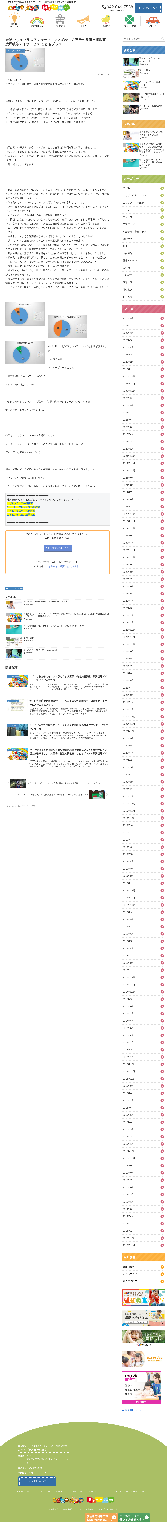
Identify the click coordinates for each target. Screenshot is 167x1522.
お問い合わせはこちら (57, 548)
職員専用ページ (132, 1410)
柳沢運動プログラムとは (26, 1491)
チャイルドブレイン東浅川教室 (23, 507)
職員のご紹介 (78, 1491)
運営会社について (137, 1491)
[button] (162, 38)
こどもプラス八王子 (15, 588)
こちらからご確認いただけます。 (63, 566)
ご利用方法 (58, 1491)
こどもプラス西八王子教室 (21, 514)
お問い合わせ (150, 8)
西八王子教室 (130, 1281)
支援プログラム (45, 1491)
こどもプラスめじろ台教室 (21, 510)
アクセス (104, 1491)
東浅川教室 (129, 1267)
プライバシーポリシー (119, 1491)
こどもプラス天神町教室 (20, 503)
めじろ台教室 (130, 1274)
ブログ (67, 1491)
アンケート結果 (92, 1491)
